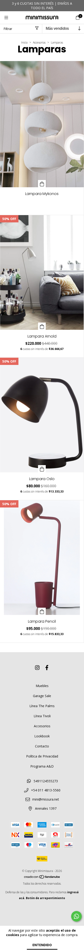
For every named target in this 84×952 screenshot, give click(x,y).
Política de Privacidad (42, 756)
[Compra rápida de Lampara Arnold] (42, 326)
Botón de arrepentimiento (45, 898)
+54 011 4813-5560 (45, 790)
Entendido (42, 945)
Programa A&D (42, 766)
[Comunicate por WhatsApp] (76, 916)
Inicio (24, 42)
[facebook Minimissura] (46, 667)
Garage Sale (42, 696)
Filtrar (8, 28)
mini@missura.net (45, 799)
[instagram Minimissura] (37, 667)
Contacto (42, 746)
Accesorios (39, 42)
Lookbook (42, 736)
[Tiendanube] (42, 878)
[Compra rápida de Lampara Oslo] (42, 468)
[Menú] (6, 17)
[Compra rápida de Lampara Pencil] (42, 611)
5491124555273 (46, 781)
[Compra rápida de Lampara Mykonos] (42, 183)
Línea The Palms (42, 706)
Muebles (42, 686)
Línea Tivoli (42, 716)
